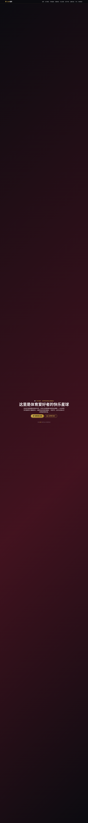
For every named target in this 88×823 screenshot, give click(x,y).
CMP (9, 1)
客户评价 (67, 1)
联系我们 (80, 1)
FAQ (76, 1)
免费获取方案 (38, 416)
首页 (43, 1)
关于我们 (47, 1)
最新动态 (72, 1)
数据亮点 (57, 1)
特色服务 (52, 1)
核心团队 (62, 1)
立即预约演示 (51, 416)
